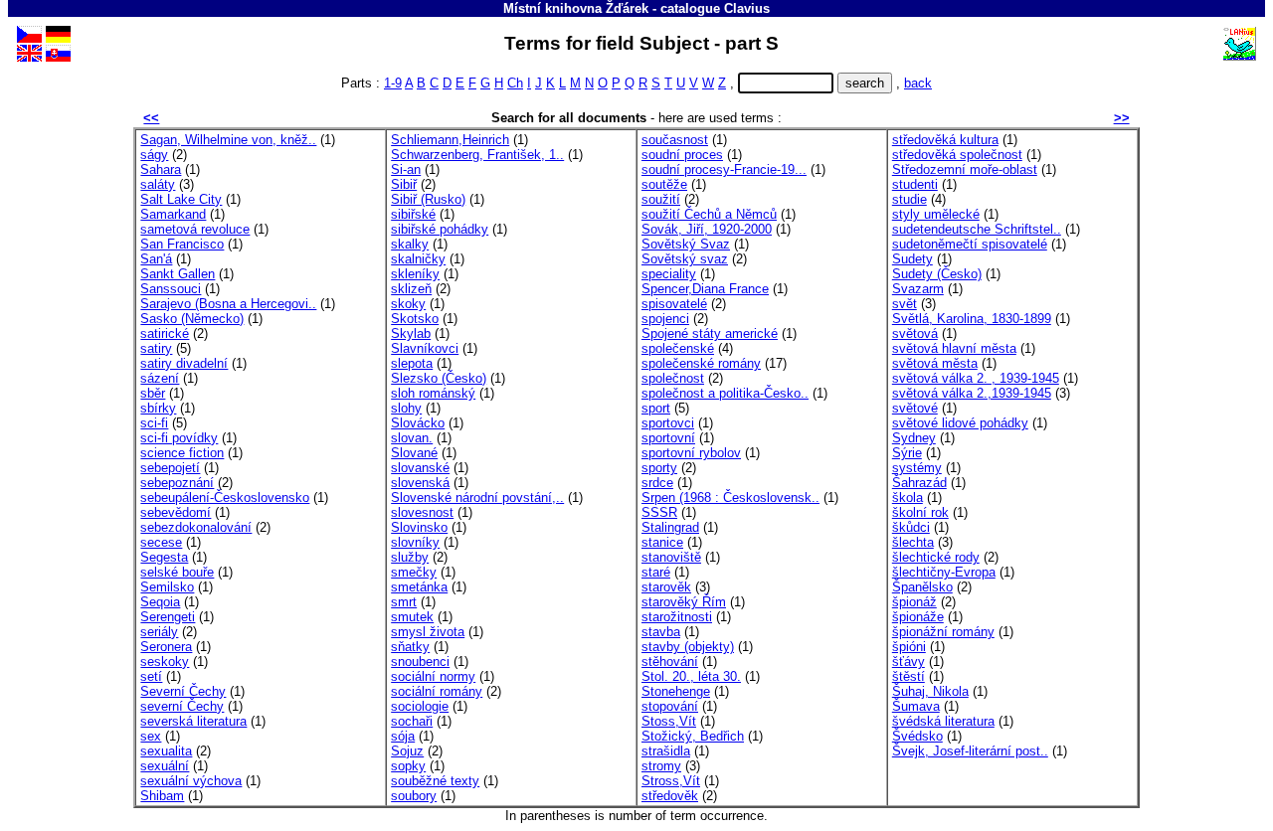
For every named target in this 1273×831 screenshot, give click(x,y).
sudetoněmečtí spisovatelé (969, 244)
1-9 (393, 83)
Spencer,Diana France (705, 288)
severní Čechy (182, 706)
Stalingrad (670, 527)
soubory (414, 795)
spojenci (665, 318)
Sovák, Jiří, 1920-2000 (706, 229)
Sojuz (407, 751)
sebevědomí (175, 512)
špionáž (914, 601)
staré (655, 572)
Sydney (914, 437)
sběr (152, 393)
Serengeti (167, 616)
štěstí (908, 676)
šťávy (908, 661)
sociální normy (433, 676)
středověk (669, 795)
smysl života (427, 631)
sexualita (166, 751)
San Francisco (182, 244)
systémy (917, 467)
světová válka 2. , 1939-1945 (975, 378)
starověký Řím (683, 601)
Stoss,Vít (668, 721)
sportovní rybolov (691, 452)
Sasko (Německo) (192, 318)
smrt (404, 601)
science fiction (182, 452)
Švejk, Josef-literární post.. (970, 751)
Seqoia (160, 601)
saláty (157, 184)
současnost (674, 139)
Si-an (406, 169)
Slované (414, 452)
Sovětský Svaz (685, 244)
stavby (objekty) (687, 646)
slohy (406, 408)
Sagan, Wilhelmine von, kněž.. (228, 139)
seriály (159, 631)
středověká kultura (945, 139)
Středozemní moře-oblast (964, 169)
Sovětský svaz (684, 258)
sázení (159, 378)
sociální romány (436, 691)
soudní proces (682, 154)
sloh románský (433, 393)
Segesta (164, 557)
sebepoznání (177, 482)
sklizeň (411, 288)
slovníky (415, 542)
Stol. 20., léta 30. (691, 676)
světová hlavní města (954, 348)
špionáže (918, 616)
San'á (156, 258)
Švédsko (917, 736)
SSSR (659, 512)
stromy (661, 765)
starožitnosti (676, 616)
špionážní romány (943, 631)
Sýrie (907, 452)
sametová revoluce (195, 229)
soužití (660, 199)
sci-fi (154, 423)
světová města (935, 363)
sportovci (667, 423)
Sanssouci (170, 288)
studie (909, 199)
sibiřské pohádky (439, 229)
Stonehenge (675, 691)
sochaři (412, 721)
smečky (414, 572)
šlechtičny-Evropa (944, 572)
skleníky (415, 273)
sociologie (420, 706)
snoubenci (420, 661)
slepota (412, 363)
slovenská (420, 482)
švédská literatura (943, 721)
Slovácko (418, 423)
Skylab (411, 333)
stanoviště (671, 557)
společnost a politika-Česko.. (725, 393)
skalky (410, 244)
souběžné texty (435, 780)
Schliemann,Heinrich (450, 139)
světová (915, 333)
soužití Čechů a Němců (709, 214)
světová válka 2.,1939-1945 (971, 393)
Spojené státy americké (709, 333)
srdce (657, 482)
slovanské (420, 467)
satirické (164, 333)
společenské (677, 348)
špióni (909, 646)
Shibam (162, 795)
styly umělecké (936, 214)
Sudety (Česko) (937, 273)
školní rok (920, 512)
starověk (666, 587)
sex (150, 736)
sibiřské (413, 214)
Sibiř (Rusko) (428, 199)
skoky (408, 303)
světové (915, 408)
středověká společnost (957, 154)
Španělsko (922, 587)
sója (403, 736)
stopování (669, 706)
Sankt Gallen (177, 273)
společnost (672, 378)
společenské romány (701, 363)
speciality (668, 273)
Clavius (747, 8)
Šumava (916, 706)
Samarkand (173, 214)
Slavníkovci (424, 348)
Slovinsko (419, 527)
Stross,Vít (670, 780)
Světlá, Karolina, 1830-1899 (971, 318)
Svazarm (918, 288)
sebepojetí (170, 467)
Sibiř (404, 184)
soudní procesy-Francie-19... (724, 169)
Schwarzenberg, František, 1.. (477, 154)
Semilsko (167, 587)
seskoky (164, 661)
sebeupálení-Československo (224, 497)
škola (907, 497)
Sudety (912, 258)
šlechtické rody (936, 557)
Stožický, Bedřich (692, 736)
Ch (515, 83)
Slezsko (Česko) (438, 378)
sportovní (668, 437)
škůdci (911, 527)
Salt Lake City (181, 199)
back (918, 83)
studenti (915, 184)
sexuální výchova (191, 780)
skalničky (418, 258)
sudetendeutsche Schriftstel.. (976, 229)
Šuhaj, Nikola (930, 691)
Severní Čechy (183, 691)
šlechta (913, 542)
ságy (154, 154)
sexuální (164, 765)
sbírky (158, 408)
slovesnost (422, 512)
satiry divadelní (184, 363)
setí (151, 676)
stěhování (669, 661)
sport (655, 408)
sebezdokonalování (196, 527)
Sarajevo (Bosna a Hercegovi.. (228, 303)
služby (410, 557)
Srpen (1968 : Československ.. (730, 497)
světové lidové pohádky (960, 423)
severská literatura (193, 721)
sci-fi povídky (179, 437)
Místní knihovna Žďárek (575, 8)
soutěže (664, 184)
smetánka (419, 587)
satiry (156, 348)
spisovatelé (674, 303)
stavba (660, 631)
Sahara (160, 169)
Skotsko (415, 318)
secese (161, 542)
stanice (662, 542)
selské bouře (177, 572)
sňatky (410, 646)
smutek (412, 616)
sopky (408, 765)
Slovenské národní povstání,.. (477, 497)
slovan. (412, 437)
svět (904, 303)
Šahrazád (919, 482)
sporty (659, 467)
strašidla (665, 751)
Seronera (166, 646)
